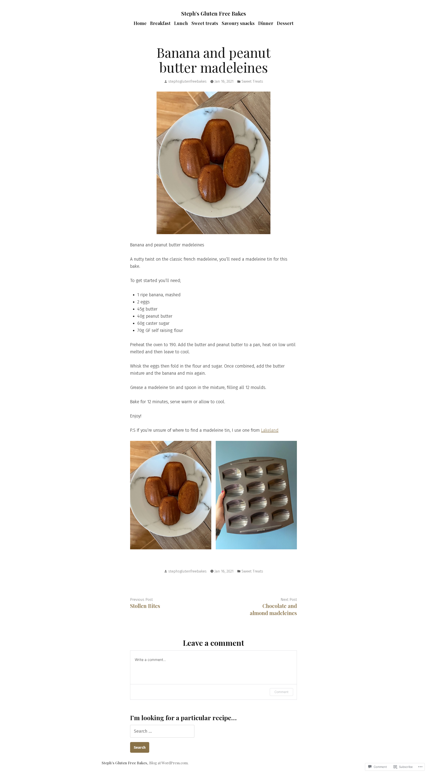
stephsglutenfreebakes (187, 81)
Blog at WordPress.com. (169, 762)
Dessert (285, 23)
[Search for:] (162, 731)
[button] (170, 495)
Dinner (265, 23)
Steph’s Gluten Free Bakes (213, 13)
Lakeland (269, 430)
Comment (281, 692)
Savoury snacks (238, 23)
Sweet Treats (252, 81)
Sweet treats (204, 23)
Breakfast (160, 23)
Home (140, 23)
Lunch (181, 23)
